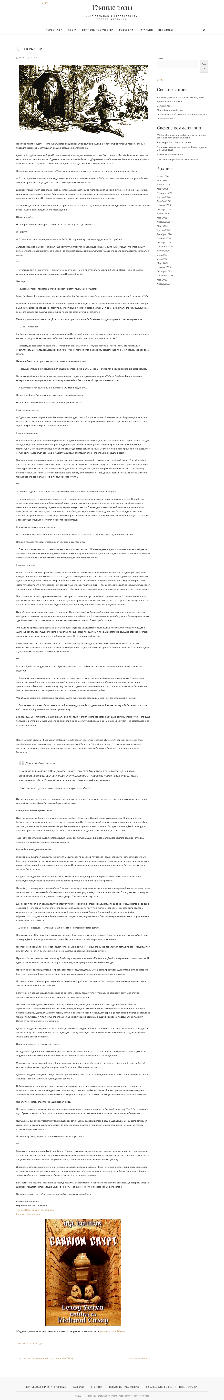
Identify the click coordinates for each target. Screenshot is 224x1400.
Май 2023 (162, 279)
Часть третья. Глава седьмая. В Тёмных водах (182, 148)
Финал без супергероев (159, 1387)
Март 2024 (162, 263)
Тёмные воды (112, 7)
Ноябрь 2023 (164, 267)
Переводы (165, 30)
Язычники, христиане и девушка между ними (180, 97)
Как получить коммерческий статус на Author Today (44, 1358)
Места (72, 30)
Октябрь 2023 (164, 271)
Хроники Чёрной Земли (28, 1213)
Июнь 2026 (163, 176)
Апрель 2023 (164, 283)
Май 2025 (162, 217)
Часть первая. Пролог (180, 142)
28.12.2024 (35, 57)
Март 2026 (162, 188)
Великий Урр (163, 105)
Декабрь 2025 (164, 201)
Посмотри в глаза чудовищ (124, 1387)
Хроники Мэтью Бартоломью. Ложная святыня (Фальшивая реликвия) (181, 136)
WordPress (143, 1395)
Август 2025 (163, 213)
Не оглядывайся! (139, 1358)
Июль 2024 (163, 254)
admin (21, 57)
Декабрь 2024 (164, 234)
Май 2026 (162, 180)
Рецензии (126, 30)
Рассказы (78, 1387)
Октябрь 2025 (164, 209)
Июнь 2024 (163, 259)
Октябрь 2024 (164, 242)
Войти (45, 2)
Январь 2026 (164, 197)
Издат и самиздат (188, 1387)
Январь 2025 (164, 230)
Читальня (146, 30)
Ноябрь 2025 (164, 205)
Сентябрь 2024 (165, 246)
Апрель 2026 (164, 184)
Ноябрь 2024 (164, 238)
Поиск (160, 58)
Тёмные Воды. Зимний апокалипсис (35, 1209)
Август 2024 (163, 250)
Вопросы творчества (98, 30)
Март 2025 (162, 225)
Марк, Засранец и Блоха (170, 109)
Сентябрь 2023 (165, 275)
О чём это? (96, 1387)
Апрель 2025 (164, 221)
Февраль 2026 (164, 192)
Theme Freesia (118, 1395)
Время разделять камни (170, 101)
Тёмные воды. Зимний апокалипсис (46, 1387)
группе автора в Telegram (113, 1331)
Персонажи (54, 30)
